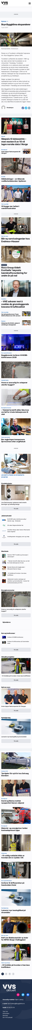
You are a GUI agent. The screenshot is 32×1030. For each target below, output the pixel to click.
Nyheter (4, 21)
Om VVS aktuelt (7, 1017)
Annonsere (6, 1013)
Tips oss (5, 1011)
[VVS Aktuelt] (4, 3)
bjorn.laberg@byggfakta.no (16, 1003)
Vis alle (16, 508)
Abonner (5, 1015)
